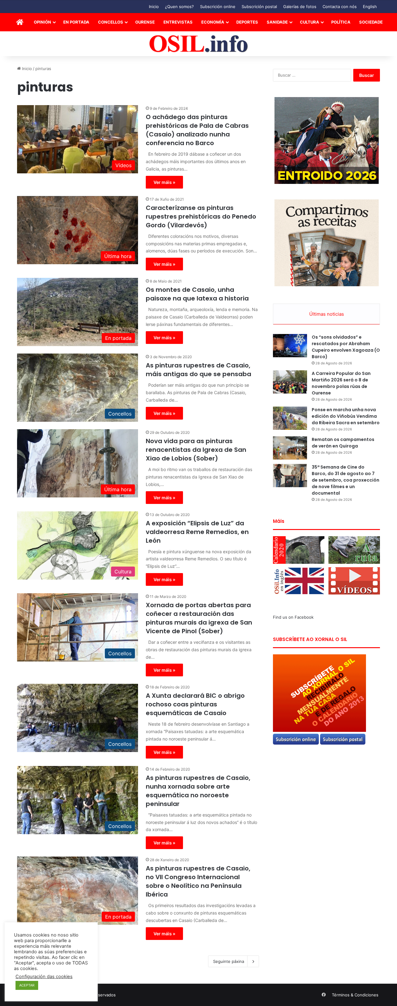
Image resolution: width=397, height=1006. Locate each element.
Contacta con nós (340, 6)
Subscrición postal (259, 6)
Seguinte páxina (228, 961)
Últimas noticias (326, 314)
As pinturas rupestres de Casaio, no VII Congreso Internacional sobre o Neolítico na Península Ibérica (198, 881)
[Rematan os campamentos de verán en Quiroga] (290, 448)
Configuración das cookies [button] (44, 976)
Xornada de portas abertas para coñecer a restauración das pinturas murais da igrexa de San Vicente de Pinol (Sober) (199, 618)
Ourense (145, 22)
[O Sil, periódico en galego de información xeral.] (198, 43)
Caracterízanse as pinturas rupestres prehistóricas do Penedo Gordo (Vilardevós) (201, 216)
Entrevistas (178, 22)
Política (340, 22)
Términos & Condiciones (355, 994)
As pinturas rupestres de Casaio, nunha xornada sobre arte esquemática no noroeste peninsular (198, 790)
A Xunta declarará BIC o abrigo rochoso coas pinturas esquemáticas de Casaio (195, 704)
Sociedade (371, 22)
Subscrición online (217, 6)
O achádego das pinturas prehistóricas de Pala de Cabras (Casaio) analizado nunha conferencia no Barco (197, 130)
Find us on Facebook (293, 617)
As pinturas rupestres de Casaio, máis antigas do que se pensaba (198, 369)
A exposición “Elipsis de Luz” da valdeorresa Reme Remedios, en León (197, 532)
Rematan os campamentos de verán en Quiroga (343, 442)
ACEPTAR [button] (26, 985)
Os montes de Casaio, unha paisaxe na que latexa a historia (197, 294)
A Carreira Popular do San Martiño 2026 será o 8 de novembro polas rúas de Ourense (341, 383)
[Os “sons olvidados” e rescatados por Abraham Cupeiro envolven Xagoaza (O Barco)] (290, 345)
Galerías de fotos (299, 6)
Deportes (247, 22)
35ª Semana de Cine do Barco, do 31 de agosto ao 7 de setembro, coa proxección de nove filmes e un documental (345, 480)
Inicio (154, 6)
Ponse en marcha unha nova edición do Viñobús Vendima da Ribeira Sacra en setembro (346, 416)
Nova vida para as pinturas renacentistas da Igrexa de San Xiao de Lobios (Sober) (196, 450)
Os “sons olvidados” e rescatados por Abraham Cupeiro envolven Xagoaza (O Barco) (346, 347)
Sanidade (277, 22)
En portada (76, 22)
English (370, 6)
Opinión (42, 22)
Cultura (309, 22)
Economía (212, 22)
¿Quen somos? (179, 6)
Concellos (110, 22)
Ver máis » (164, 182)
